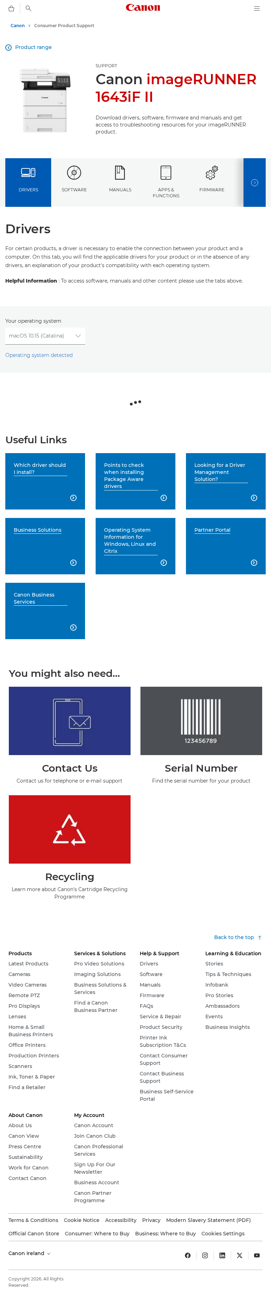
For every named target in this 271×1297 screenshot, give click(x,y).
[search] (28, 8)
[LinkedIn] (222, 1255)
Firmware (211, 189)
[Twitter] (239, 1255)
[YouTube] (257, 1255)
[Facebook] (188, 1255)
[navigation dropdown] (257, 8)
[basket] (11, 8)
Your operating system (33, 321)
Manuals (120, 189)
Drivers (28, 189)
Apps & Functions (166, 192)
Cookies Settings (223, 1233)
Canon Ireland (27, 1253)
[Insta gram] (205, 1255)
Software (74, 189)
